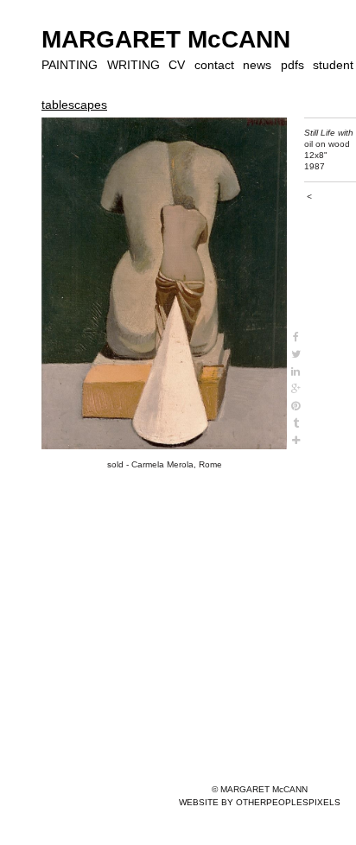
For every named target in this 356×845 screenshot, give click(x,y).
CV (176, 65)
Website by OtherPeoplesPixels (259, 802)
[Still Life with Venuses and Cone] (164, 284)
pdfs (292, 65)
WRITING (133, 65)
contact (214, 65)
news (257, 65)
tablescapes (74, 104)
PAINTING (69, 65)
